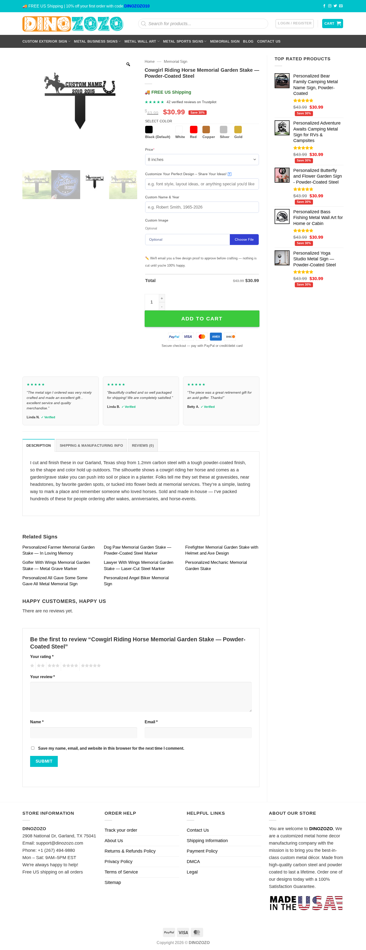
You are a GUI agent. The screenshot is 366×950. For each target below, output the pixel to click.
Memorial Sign (225, 41)
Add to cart (202, 318)
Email (151, 722)
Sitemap (113, 882)
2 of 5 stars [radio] (40, 666)
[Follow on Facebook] (324, 6)
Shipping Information (207, 840)
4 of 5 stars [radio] (69, 666)
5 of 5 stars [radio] (90, 666)
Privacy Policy (118, 861)
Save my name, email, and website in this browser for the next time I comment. (111, 748)
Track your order (121, 830)
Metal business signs (96, 41)
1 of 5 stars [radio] (31, 666)
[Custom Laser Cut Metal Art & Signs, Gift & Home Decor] (72, 23)
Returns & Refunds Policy (130, 851)
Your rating (42, 656)
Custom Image (156, 220)
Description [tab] (38, 445)
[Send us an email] (341, 6)
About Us (114, 840)
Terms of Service (121, 872)
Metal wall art (140, 41)
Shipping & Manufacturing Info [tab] (91, 445)
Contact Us (269, 41)
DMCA (193, 861)
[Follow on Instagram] (330, 6)
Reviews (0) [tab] (143, 445)
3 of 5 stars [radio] (53, 666)
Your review (42, 676)
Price (157, 149)
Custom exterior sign (44, 41)
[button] (295, 23)
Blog (248, 41)
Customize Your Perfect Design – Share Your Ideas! (188, 174)
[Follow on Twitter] (335, 6)
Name (37, 722)
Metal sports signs (183, 41)
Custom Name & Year (162, 197)
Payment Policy (202, 851)
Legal (192, 872)
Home (150, 61)
